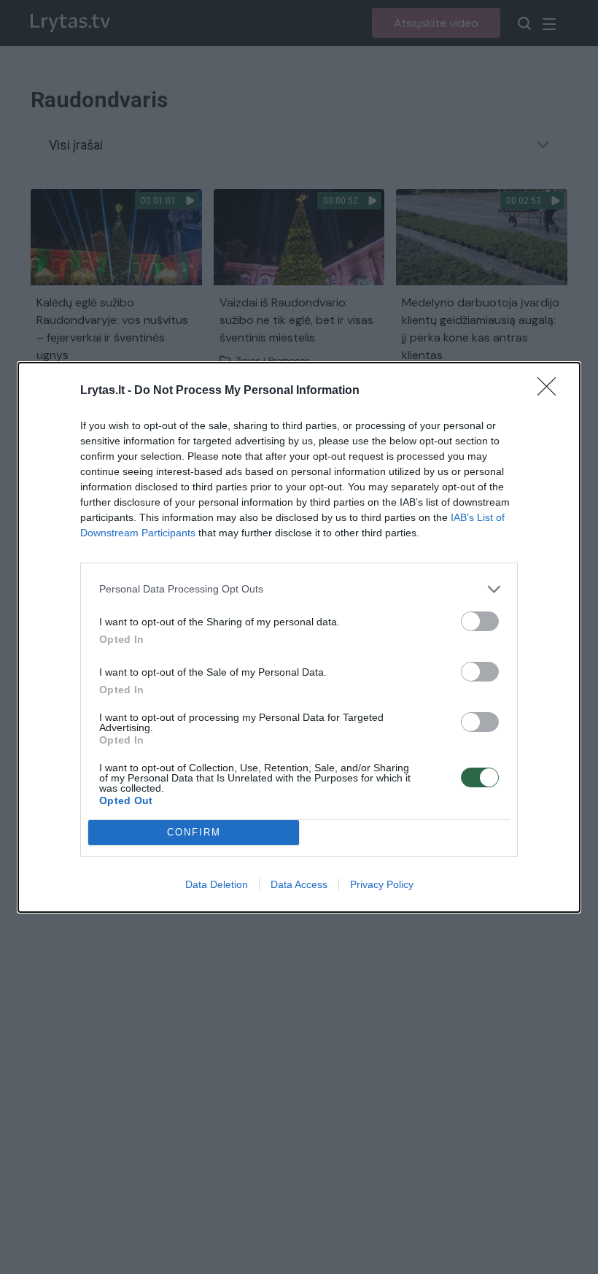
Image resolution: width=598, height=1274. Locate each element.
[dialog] (299, 637)
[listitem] (299, 589)
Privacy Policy (381, 884)
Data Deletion (216, 884)
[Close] (551, 391)
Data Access (299, 884)
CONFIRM (194, 832)
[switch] (480, 621)
